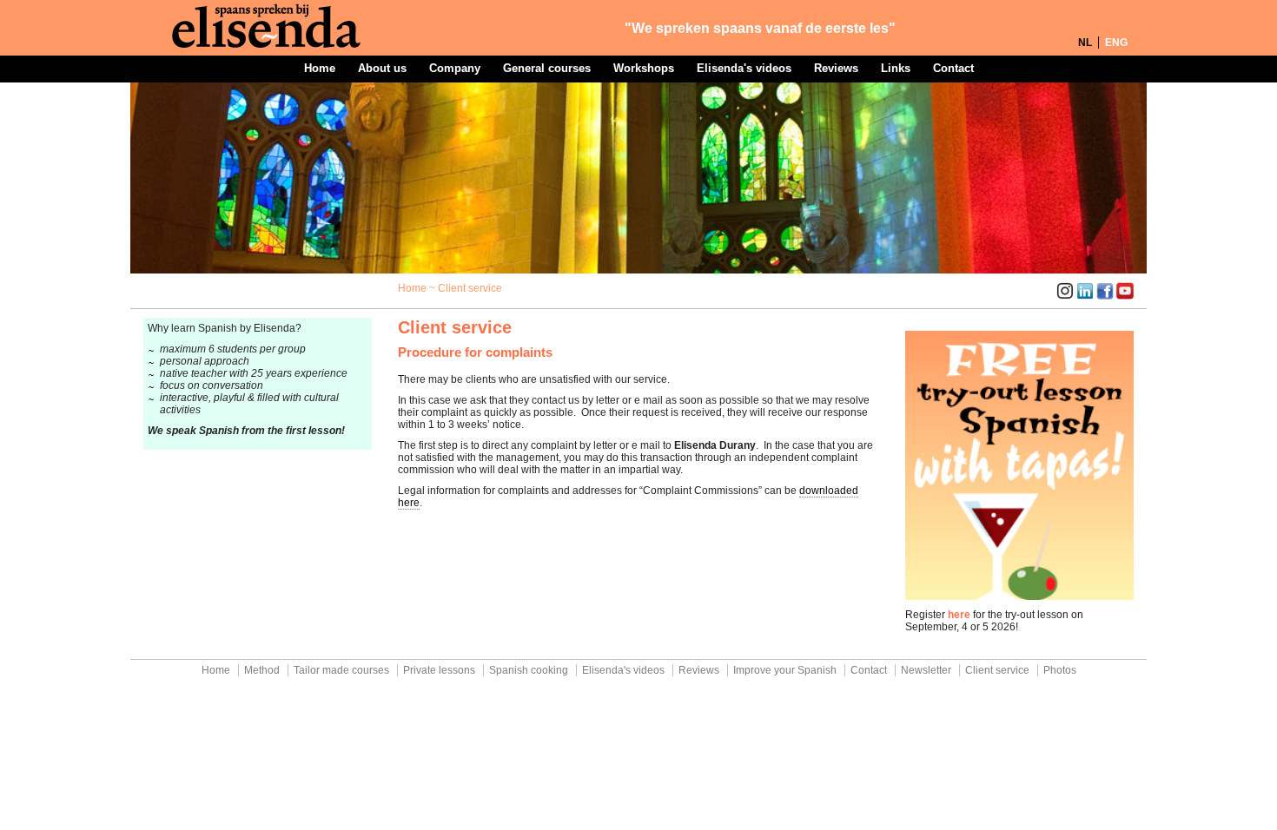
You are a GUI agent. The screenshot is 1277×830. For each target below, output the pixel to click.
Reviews (836, 68)
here (959, 615)
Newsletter (926, 670)
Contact (953, 68)
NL (1085, 42)
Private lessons (439, 670)
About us (382, 68)
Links (895, 68)
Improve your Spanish (785, 670)
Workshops (643, 68)
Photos (1059, 670)
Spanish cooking (528, 670)
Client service (997, 670)
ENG (1116, 42)
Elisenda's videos (744, 68)
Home (319, 68)
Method (262, 670)
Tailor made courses (341, 670)
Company (454, 68)
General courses (547, 68)
